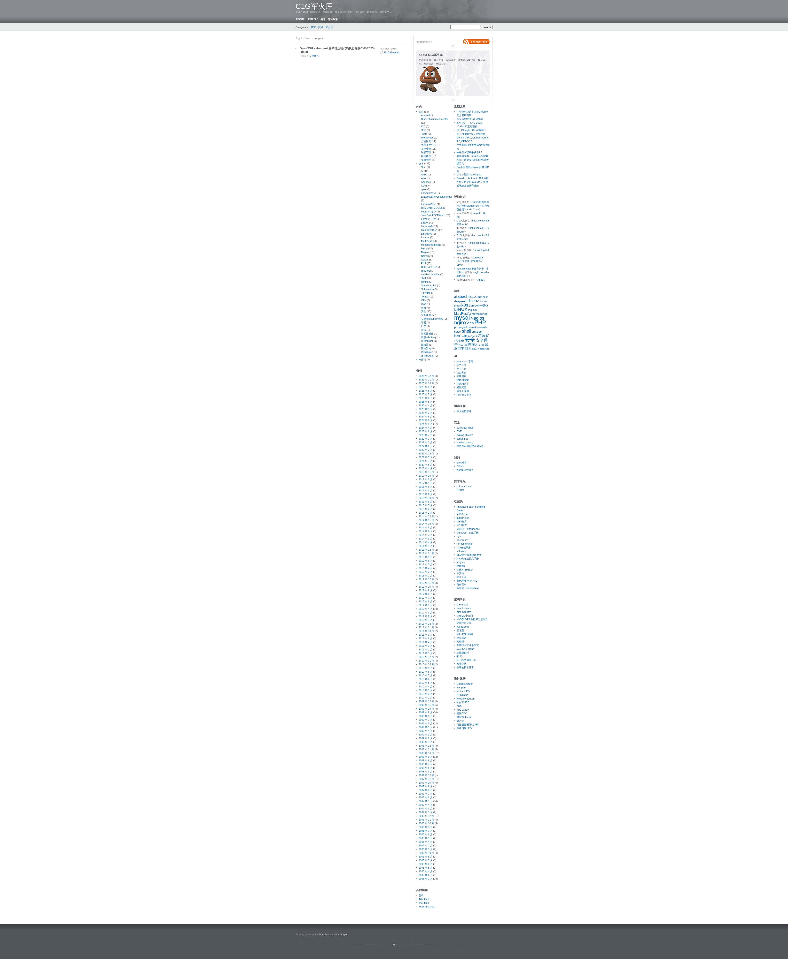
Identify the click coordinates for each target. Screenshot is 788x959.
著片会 (460, 720)
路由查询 (461, 584)
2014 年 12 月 (426, 516)
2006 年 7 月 (426, 830)
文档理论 (426, 148)
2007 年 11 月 (426, 779)
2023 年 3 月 (426, 438)
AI (422, 170)
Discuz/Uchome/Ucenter (434, 119)
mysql (462, 317)
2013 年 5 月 (426, 564)
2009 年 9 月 (426, 712)
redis (475, 327)
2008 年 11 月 (426, 749)
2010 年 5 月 (426, 682)
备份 (423, 307)
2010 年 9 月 (426, 668)
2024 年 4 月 (426, 427)
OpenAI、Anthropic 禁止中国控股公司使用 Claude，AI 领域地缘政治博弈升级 (473, 182)
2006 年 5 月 (426, 838)
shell (423, 278)
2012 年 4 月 (426, 608)
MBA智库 (462, 521)
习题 (481, 336)
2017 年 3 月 (426, 483)
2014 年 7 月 (426, 535)
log (470, 309)
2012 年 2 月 (426, 616)
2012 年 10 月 (426, 586)
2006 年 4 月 (426, 841)
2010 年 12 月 (426, 657)
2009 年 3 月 (426, 734)
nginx (460, 322)
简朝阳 (460, 641)
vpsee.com (463, 626)
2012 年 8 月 (426, 594)
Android (425, 115)
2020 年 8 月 (426, 464)
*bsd (423, 167)
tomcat (460, 335)
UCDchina (462, 695)
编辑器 (424, 344)
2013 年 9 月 (426, 557)
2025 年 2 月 (426, 412)
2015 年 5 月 (426, 505)
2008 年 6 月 (426, 768)
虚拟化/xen (427, 352)
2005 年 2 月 (426, 875)
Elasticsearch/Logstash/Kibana (438, 196)
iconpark (461, 687)
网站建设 (426, 156)
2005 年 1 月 (426, 878)
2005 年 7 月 (426, 860)
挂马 (461, 344)
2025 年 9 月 (426, 387)
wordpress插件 (465, 470)
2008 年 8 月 (426, 760)
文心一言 (461, 369)
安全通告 (314, 55)
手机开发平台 (428, 145)
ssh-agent (317, 38)
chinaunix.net (464, 486)
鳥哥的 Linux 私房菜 (468, 588)
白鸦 (459, 706)
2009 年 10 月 (426, 708)
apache (464, 296)
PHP (423, 263)
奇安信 (460, 573)
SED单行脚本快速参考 (469, 554)
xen (470, 336)
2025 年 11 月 (426, 379)
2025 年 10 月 (426, 383)
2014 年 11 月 (426, 520)
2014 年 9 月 (426, 527)
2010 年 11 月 (426, 660)
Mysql (424, 248)
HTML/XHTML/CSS (432, 207)
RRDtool (426, 270)
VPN (423, 300)
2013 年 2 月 (426, 572)
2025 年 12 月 (426, 376)
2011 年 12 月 (426, 623)
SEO (423, 130)
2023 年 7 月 (426, 435)
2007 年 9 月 (426, 786)
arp (473, 297)
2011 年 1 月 (426, 653)
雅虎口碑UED (464, 728)
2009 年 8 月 (426, 716)
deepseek (460, 301)
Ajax (423, 178)
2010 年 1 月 (426, 697)
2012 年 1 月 (426, 620)
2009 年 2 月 (426, 738)
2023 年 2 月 (426, 442)
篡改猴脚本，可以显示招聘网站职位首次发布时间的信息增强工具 (473, 160)
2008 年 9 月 (426, 756)
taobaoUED (463, 691)
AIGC (424, 174)
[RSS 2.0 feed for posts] (476, 41)
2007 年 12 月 (426, 775)
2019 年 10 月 (426, 475)
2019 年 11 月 (426, 472)
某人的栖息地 (464, 411)
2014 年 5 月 (426, 538)
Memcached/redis (431, 244)
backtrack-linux (465, 427)
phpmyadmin (463, 327)
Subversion (427, 289)
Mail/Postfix (427, 241)
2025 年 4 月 (426, 405)
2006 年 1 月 (426, 849)
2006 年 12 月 (426, 816)
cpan (424, 189)
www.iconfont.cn (466, 698)
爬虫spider (427, 341)
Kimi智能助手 (464, 612)
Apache (425, 182)
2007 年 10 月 (426, 782)
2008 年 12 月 (426, 745)
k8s (464, 305)
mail (475, 310)
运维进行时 (463, 652)
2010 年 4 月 (426, 686)
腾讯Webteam (464, 717)
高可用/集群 (427, 355)
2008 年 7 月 (426, 764)
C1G (459, 220)
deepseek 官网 (465, 361)
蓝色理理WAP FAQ (467, 580)
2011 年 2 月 (426, 649)
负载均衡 (484, 348)
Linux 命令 (427, 226)
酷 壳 (459, 656)
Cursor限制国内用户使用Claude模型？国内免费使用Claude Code (473, 206)
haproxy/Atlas (428, 204)
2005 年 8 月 (426, 856)
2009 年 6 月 (426, 723)
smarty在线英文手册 (468, 558)
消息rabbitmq (428, 337)
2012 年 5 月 (426, 605)
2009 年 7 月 (426, 719)
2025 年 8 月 (426, 390)
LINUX (424, 222)
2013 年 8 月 (426, 560)
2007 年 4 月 (426, 804)
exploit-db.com (465, 435)
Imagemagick (428, 211)
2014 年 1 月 (426, 546)
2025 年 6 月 (426, 398)
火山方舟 (461, 372)
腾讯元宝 (461, 387)
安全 (423, 311)
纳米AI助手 (463, 383)
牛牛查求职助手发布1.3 (469, 152)
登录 (421, 895)
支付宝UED (463, 702)
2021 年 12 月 (426, 453)
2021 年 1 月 (426, 461)
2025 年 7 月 (426, 394)
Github (460, 466)
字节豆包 (461, 365)
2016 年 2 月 (426, 494)
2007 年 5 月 (426, 801)
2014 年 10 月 (426, 523)
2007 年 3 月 (426, 808)
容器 (423, 322)
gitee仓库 (462, 462)
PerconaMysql (465, 543)
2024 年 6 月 (426, 420)
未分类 (329, 27)
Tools (424, 134)
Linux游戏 (426, 233)
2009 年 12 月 (426, 701)
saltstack (461, 551)
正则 (481, 344)
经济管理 (426, 152)
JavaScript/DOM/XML (433, 215)
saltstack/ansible (430, 274)
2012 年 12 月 (426, 579)
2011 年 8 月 (426, 638)
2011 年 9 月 (426, 634)
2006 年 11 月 (426, 819)
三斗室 (460, 630)
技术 (320, 27)
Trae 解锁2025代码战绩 (470, 119)
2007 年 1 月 (426, 812)
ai (455, 297)
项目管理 (426, 159)
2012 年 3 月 (426, 612)
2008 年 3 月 (426, 771)
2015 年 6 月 (426, 501)
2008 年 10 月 (426, 753)
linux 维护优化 (429, 230)
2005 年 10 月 (426, 853)
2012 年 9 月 (426, 590)
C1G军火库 (314, 6)
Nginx (424, 256)
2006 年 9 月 (426, 827)
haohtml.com (464, 608)
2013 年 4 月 (426, 568)
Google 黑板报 (465, 683)
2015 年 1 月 (426, 512)
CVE (459, 431)
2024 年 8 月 (426, 416)
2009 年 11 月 (426, 705)
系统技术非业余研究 (468, 645)
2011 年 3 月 (426, 645)
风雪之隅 (461, 663)
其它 (313, 27)
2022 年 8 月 (426, 446)
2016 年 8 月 (426, 486)
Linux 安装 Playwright (469, 174)
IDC (423, 126)
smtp (475, 331)
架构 (475, 344)
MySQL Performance (468, 529)
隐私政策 (333, 19)
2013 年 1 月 (426, 575)
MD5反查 (462, 525)
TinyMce (426, 293)
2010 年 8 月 (426, 671)
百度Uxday (463, 709)
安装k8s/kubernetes (432, 318)
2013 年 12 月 (426, 549)
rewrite (482, 327)
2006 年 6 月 (426, 834)
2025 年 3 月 (426, 409)
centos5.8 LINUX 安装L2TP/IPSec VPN (470, 261)
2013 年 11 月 (426, 553)
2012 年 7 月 (426, 597)
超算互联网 (463, 391)
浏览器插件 (427, 333)
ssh (481, 331)
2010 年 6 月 (426, 679)
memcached (480, 313)
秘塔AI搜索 (463, 380)
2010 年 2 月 (426, 694)
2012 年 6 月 (426, 601)
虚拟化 (475, 348)
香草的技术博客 (465, 667)
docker (483, 301)
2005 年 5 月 (426, 867)
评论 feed (424, 902)
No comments (391, 52)
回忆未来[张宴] (465, 634)
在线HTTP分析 (465, 569)
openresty (462, 540)
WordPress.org (427, 906)
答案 (461, 348)
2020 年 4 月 (426, 468)
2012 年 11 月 (426, 583)
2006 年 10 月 (426, 823)
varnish (461, 566)
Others (424, 259)
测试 (423, 330)
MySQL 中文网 (465, 615)
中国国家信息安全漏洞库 (470, 446)
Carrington (342, 934)
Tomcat (425, 296)
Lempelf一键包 (316, 19)
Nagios (425, 252)
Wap (423, 304)
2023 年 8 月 (426, 431)
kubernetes (463, 517)
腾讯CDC (462, 713)
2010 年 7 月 (426, 675)
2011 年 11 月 (426, 627)
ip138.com (462, 514)
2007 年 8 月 (426, 790)
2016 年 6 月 (426, 490)
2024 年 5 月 (426, 424)
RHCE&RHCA (429, 267)
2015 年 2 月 (426, 509)
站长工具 (461, 577)
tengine (461, 562)
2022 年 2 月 (426, 449)
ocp (470, 323)
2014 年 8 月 (426, 531)
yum (475, 336)
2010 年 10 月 (426, 664)
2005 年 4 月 (426, 871)
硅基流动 (461, 376)
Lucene (425, 237)
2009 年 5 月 (426, 727)
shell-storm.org (465, 442)
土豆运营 (461, 637)
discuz (473, 301)
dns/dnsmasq (428, 193)
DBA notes (462, 604)
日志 (423, 326)
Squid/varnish (428, 285)
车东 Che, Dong (465, 649)
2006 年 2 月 (426, 845)
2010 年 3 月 (426, 690)
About (300, 19)
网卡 (468, 348)
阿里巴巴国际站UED (468, 724)
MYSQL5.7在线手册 (468, 532)
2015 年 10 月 (426, 498)
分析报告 (426, 141)
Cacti (424, 185)
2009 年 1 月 (426, 742)
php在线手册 (464, 547)
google (457, 305)
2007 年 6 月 (426, 797)
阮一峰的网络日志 (466, 660)
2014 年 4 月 (426, 542)
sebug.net (462, 438)
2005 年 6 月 (426, 864)
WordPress (427, 137)
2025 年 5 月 (426, 401)
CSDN (460, 490)
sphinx (424, 281)
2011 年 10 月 (426, 631)
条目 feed (424, 899)
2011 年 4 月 (426, 642)
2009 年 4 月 (426, 731)
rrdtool (457, 331)
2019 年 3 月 (426, 479)
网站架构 (426, 348)
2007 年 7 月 (426, 793)
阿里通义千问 (464, 394)
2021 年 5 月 (426, 457)
